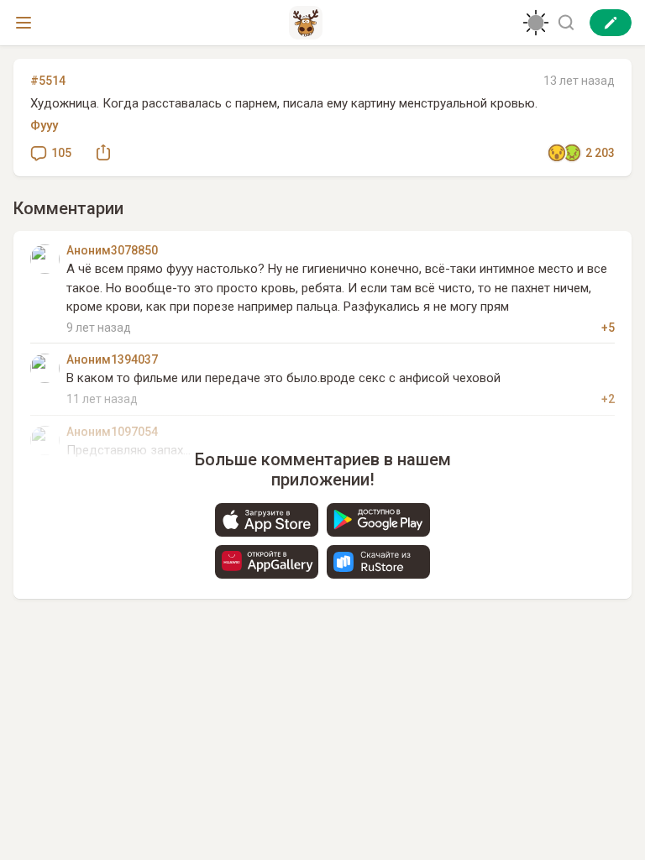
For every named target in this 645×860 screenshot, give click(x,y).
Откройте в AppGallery (266, 562)
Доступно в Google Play (378, 520)
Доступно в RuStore (378, 562)
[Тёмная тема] (535, 22)
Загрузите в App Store (266, 520)
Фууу (44, 125)
